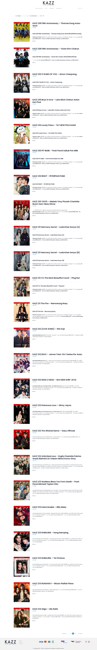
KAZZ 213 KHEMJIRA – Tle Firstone (49, 558)
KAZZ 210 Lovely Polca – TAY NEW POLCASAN (54, 125)
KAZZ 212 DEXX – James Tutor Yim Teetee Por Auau (57, 354)
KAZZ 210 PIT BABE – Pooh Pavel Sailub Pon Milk (55, 150)
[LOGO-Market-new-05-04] (48, 1)
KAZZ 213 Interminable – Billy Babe (49, 507)
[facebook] (86, 642)
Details (34, 41)
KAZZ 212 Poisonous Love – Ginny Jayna (52, 405)
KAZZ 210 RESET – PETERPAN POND (49, 176)
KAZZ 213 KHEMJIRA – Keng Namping (50, 532)
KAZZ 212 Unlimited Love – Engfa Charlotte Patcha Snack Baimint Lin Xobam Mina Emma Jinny (57, 457)
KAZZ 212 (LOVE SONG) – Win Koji (49, 328)
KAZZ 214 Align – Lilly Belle (45, 609)
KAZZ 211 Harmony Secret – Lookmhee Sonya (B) (56, 252)
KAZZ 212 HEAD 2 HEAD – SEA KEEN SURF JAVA (54, 379)
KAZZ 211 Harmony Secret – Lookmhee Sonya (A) (56, 227)
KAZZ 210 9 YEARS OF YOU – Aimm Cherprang (55, 74)
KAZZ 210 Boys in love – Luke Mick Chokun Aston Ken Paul (56, 101)
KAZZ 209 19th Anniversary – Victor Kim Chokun (56, 48)
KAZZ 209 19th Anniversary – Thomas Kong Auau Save (56, 24)
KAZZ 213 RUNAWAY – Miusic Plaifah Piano (53, 583)
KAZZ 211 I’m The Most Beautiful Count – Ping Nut (56, 277)
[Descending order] (27, 16)
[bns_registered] (64, 640)
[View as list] (43, 16)
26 (79, 633)
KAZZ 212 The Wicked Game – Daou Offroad (54, 430)
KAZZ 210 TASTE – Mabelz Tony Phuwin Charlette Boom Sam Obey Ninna (56, 202)
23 (75, 633)
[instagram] (89, 642)
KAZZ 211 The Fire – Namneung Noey (50, 303)
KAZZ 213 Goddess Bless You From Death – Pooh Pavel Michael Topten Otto (56, 482)
